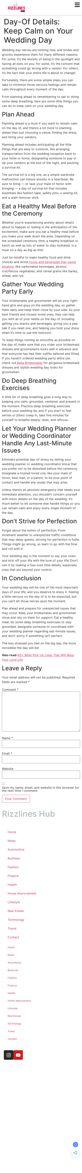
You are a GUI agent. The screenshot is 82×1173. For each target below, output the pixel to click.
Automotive (16, 849)
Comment (10, 689)
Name (7, 737)
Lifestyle (14, 902)
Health (12, 884)
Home (12, 832)
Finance (13, 876)
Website (7, 768)
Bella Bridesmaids (29, 363)
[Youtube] (18, 1055)
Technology (16, 920)
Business (14, 858)
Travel (12, 928)
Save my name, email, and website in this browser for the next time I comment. (40, 789)
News (12, 841)
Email (7, 753)
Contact (13, 937)
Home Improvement (22, 893)
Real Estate (16, 911)
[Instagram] (8, 1055)
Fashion (13, 867)
